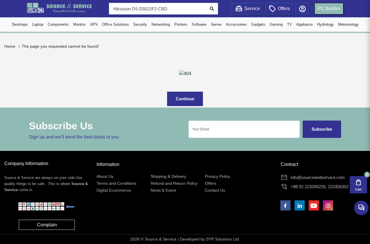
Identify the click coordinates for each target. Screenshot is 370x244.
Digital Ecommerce (114, 190)
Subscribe (322, 129)
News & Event (163, 190)
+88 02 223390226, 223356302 (320, 186)
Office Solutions (115, 24)
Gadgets (258, 24)
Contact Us (215, 190)
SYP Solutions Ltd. (223, 239)
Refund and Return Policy (174, 183)
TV (289, 24)
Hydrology (325, 24)
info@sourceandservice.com (318, 177)
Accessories (236, 24)
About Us (105, 176)
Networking (160, 24)
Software (199, 24)
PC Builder (329, 8)
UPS (94, 24)
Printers (180, 24)
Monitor (79, 24)
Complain (47, 224)
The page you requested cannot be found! (60, 46)
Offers (210, 183)
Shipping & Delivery (168, 176)
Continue (185, 98)
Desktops (20, 24)
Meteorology (348, 24)
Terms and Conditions (116, 183)
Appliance (304, 24)
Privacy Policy (217, 176)
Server (216, 24)
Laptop (37, 24)
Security (140, 24)
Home (9, 46)
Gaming (276, 24)
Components (58, 24)
